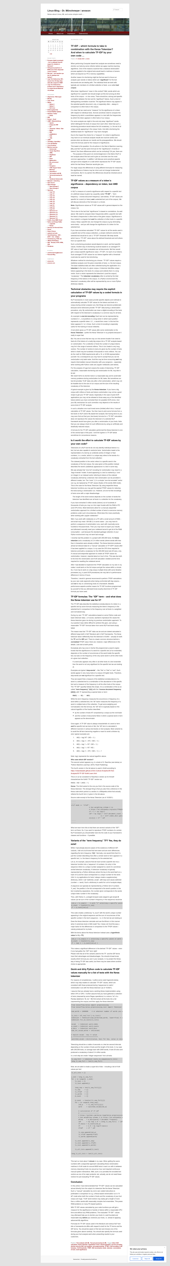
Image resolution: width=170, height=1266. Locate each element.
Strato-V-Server (51, 231)
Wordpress (50, 246)
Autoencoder (52, 149)
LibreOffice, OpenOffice (53, 141)
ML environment (53, 162)
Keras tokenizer (83, 1244)
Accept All (158, 1259)
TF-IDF (107, 1246)
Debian (49, 102)
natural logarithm (105, 1244)
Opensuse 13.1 (53, 216)
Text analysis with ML (83, 1243)
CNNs (51, 153)
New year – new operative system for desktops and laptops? (55, 75)
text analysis (88, 1246)
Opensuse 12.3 (53, 214)
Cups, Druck (50, 100)
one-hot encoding (116, 1244)
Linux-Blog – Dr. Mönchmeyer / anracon (68, 10)
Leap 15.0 (52, 192)
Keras (51, 158)
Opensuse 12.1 (53, 210)
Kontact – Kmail (51, 119)
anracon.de (50, 261)
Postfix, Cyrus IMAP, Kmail (54, 220)
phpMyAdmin (53, 134)
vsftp (50, 138)
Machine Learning (52, 147)
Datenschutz (83, 33)
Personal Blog (51, 254)
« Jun (50, 54)
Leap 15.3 (52, 197)
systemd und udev (52, 233)
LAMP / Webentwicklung (54, 121)
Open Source (51, 182)
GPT (50, 156)
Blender (49, 98)
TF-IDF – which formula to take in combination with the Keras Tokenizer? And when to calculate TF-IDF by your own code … (92, 50)
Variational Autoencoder (56, 179)
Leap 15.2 (52, 196)
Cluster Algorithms (54, 151)
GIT (50, 126)
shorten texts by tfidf (77, 1246)
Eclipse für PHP (53, 125)
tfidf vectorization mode (99, 1248)
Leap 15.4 (52, 199)
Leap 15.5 (52, 201)
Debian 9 (51, 106)
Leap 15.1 (52, 194)
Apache (51, 123)
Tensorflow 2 (52, 171)
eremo (88, 59)
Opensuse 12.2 (53, 212)
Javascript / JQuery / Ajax (56, 128)
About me (60, 33)
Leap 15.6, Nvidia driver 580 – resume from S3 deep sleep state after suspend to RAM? (55, 81)
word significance (81, 1249)
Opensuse (50, 190)
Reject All (147, 1259)
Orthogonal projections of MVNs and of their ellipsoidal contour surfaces (55, 69)
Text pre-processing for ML (98, 1243)
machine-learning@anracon (55, 252)
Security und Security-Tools (55, 227)
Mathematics (52, 160)
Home (50, 33)
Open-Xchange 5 (54, 186)
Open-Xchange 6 (54, 188)
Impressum (71, 33)
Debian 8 (51, 104)
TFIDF (89, 1248)
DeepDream (52, 154)
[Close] (165, 1247)
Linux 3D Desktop (52, 143)
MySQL (51, 130)
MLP (50, 164)
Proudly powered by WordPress (89, 1259)
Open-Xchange (51, 184)
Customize (135, 1259)
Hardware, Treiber (52, 113)
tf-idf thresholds (82, 1248)
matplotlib (52, 224)
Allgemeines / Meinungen (54, 97)
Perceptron (52, 166)
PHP (50, 132)
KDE (48, 117)
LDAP (49, 139)
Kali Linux (52, 108)
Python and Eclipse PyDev (54, 222)
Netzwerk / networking (53, 181)
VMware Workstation (53, 240)
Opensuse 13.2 (53, 218)
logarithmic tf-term (94, 1244)
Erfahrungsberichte (52, 110)
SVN (50, 136)
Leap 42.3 (52, 209)
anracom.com (51, 263)
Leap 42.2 (52, 207)
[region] (147, 1254)
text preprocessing (98, 1246)
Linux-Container (51, 145)
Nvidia (51, 115)
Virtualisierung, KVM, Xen (54, 239)
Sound (49, 229)
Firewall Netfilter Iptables (54, 111)
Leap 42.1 (52, 205)
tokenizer (109, 1248)
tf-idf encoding (114, 1246)
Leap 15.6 (52, 203)
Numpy (51, 225)
